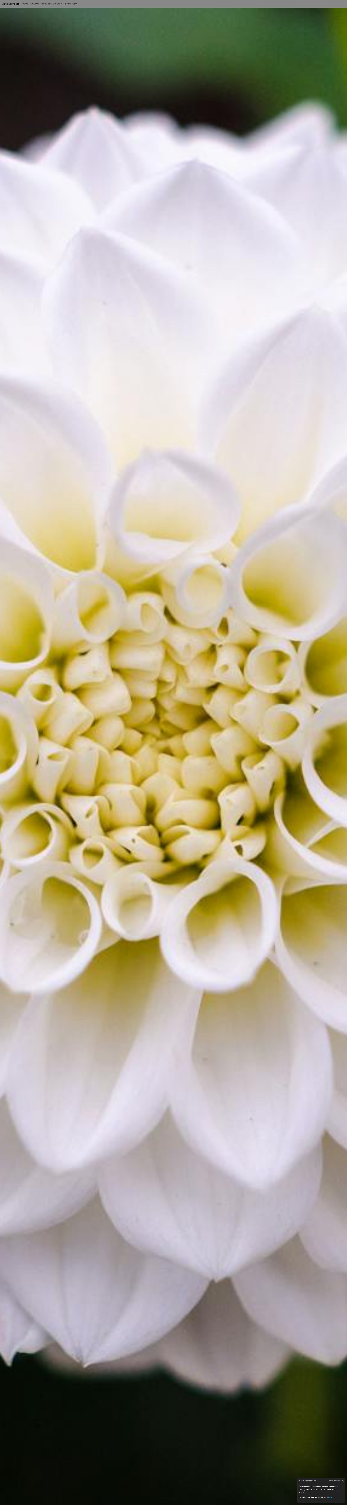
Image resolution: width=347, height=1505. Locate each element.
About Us (34, 3)
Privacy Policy (70, 3)
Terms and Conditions (51, 3)
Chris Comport (10, 3)
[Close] (342, 1480)
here (330, 1497)
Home (25, 3)
